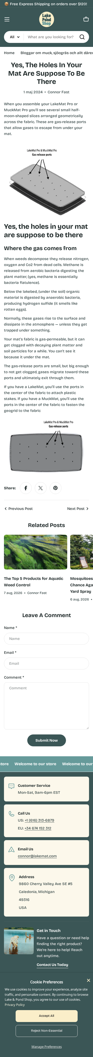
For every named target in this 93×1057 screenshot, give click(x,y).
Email (10, 652)
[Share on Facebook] (26, 488)
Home (9, 53)
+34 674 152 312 (38, 828)
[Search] (82, 37)
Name (10, 628)
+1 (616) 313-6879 (39, 820)
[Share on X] (41, 488)
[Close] (88, 980)
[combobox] (46, 37)
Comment (14, 677)
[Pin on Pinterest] (56, 488)
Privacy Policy (15, 1004)
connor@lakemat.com (37, 856)
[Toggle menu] (7, 19)
